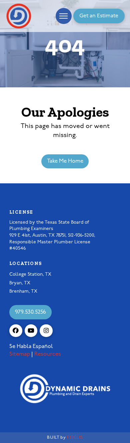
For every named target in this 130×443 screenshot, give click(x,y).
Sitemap (19, 354)
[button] (64, 16)
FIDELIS (75, 437)
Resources (47, 354)
